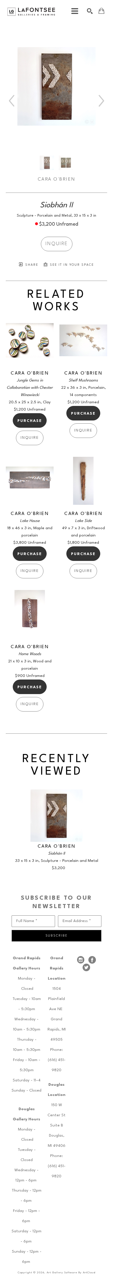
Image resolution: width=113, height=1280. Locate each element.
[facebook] (92, 960)
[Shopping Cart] (101, 11)
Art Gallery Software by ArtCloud (71, 1272)
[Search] (90, 11)
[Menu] (74, 11)
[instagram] (80, 960)
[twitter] (86, 967)
